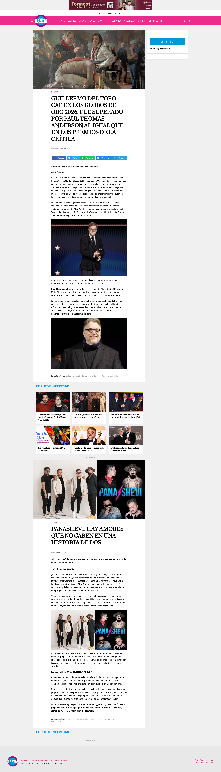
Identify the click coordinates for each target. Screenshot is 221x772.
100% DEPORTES (113, 20)
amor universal (72, 719)
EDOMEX (72, 20)
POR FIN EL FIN (155, 20)
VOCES (92, 20)
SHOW (100, 20)
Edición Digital (43, 760)
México (57, 760)
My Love (103, 719)
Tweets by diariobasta (160, 48)
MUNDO (141, 20)
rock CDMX (56, 722)
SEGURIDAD (129, 20)
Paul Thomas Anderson (112, 376)
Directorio (34, 760)
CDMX (62, 20)
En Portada (64, 760)
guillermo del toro (92, 376)
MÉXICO (82, 20)
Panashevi (112, 719)
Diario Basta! (25, 760)
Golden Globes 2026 (75, 376)
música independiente (89, 719)
